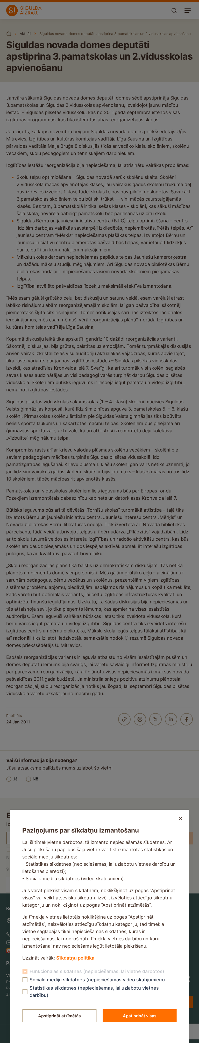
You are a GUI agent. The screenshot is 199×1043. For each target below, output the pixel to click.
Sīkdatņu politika (75, 958)
